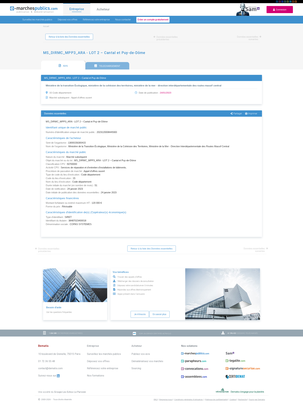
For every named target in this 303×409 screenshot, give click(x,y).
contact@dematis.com (50, 368)
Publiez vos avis (140, 353)
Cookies (232, 399)
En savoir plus (159, 314)
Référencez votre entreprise (96, 19)
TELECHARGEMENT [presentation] (109, 66)
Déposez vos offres (67, 19)
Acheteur (103, 9)
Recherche (242, 399)
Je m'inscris (140, 314)
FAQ (155, 399)
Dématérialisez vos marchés (147, 361)
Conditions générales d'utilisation (188, 399)
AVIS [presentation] (65, 66)
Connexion (280, 9)
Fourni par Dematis (257, 399)
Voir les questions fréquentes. (59, 312)
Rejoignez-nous (165, 399)
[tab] (63, 65)
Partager (237, 113)
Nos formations (95, 375)
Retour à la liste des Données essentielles (69, 37)
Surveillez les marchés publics (37, 19)
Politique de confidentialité (216, 399)
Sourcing (136, 368)
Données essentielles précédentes (167, 38)
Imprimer (252, 113)
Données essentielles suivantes (247, 38)
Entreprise (76, 9)
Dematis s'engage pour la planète (247, 392)
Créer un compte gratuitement (152, 19)
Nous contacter (123, 19)
